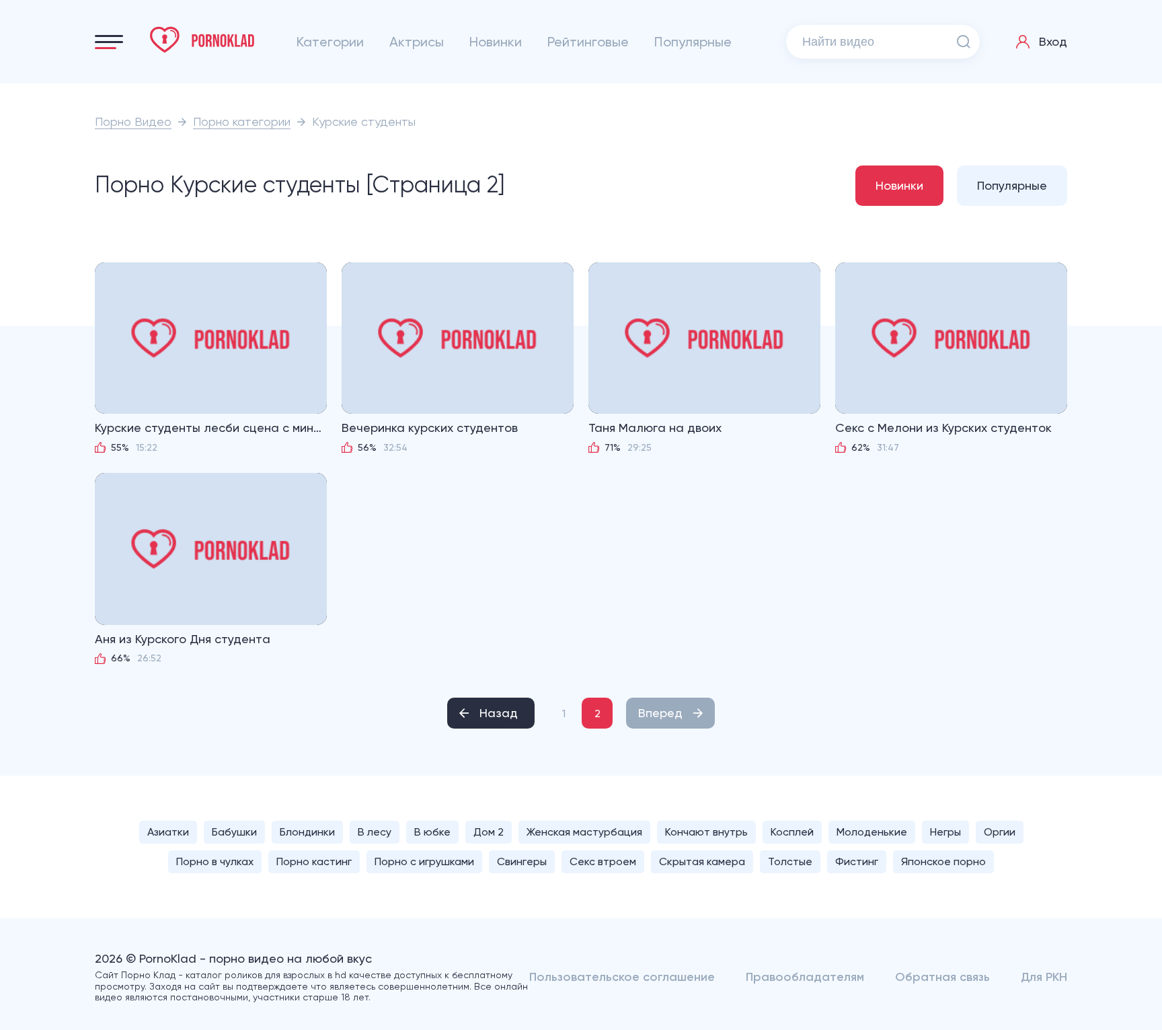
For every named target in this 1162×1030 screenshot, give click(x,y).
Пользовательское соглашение (622, 976)
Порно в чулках (215, 861)
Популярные (693, 42)
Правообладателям (805, 976)
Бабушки (234, 831)
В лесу (374, 831)
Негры (945, 831)
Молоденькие (872, 831)
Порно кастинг (314, 861)
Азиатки (168, 831)
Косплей (792, 831)
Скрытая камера (702, 861)
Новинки (495, 42)
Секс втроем (603, 861)
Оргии (999, 831)
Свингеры (522, 861)
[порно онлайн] (202, 39)
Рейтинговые (588, 42)
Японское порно (943, 861)
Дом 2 (488, 831)
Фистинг (856, 861)
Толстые (790, 861)
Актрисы (416, 42)
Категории (330, 42)
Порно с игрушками (424, 861)
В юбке (432, 831)
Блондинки (307, 831)
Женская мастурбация (584, 831)
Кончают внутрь (706, 831)
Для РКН (1044, 976)
